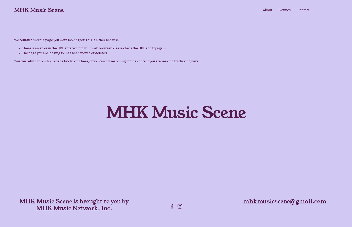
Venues (285, 10)
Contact (303, 10)
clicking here (78, 61)
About (267, 10)
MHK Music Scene (39, 10)
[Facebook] (172, 206)
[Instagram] (179, 206)
